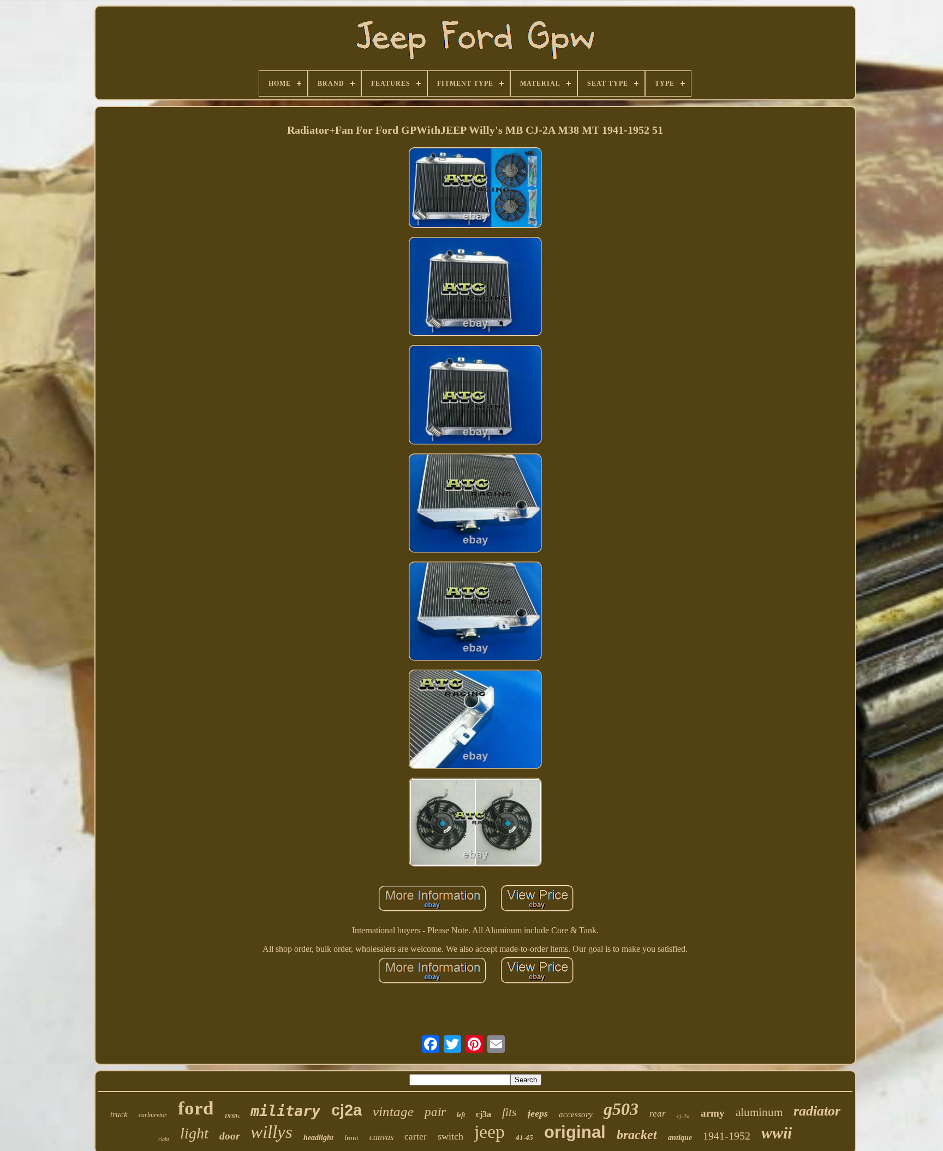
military (285, 1110)
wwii (776, 1133)
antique (680, 1138)
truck (119, 1114)
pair (435, 1112)
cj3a (483, 1114)
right (163, 1139)
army (713, 1113)
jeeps (538, 1113)
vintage (393, 1111)
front (351, 1138)
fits (509, 1112)
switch (450, 1136)
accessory (576, 1114)
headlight (318, 1138)
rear (657, 1113)
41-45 (524, 1138)
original (575, 1132)
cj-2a (683, 1116)
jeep (489, 1132)
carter (415, 1136)
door (229, 1136)
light (194, 1133)
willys (271, 1132)
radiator (816, 1111)
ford (195, 1108)
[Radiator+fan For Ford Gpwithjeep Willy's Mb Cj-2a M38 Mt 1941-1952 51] (475, 189)
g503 (621, 1109)
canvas (381, 1137)
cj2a (346, 1110)
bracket (637, 1135)
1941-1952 (726, 1136)
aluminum (759, 1112)
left (461, 1115)
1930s (232, 1116)
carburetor (153, 1115)
